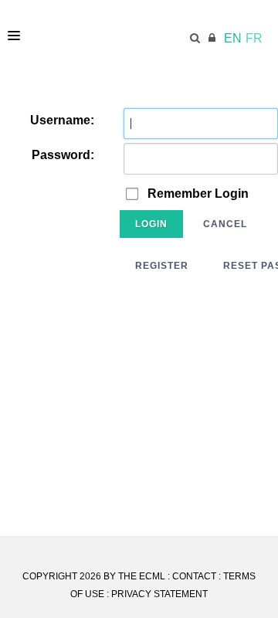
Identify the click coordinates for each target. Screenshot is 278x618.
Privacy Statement (159, 594)
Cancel (225, 224)
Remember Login (198, 193)
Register (161, 265)
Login (151, 224)
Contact (194, 576)
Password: (63, 154)
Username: (62, 120)
